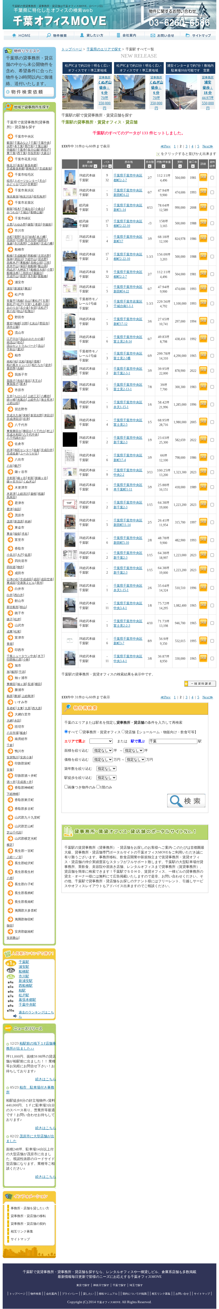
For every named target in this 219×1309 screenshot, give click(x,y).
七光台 (33, 323)
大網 (10, 720)
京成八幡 (47, 243)
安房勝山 (12, 937)
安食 (10, 769)
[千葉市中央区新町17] (70, 244)
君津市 (19, 503)
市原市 (19, 390)
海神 (10, 259)
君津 (10, 509)
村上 (50, 431)
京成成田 (26, 579)
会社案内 (51, 1293)
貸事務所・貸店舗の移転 (28, 1216)
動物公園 (36, 212)
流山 (41, 345)
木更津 (11, 493)
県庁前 (29, 146)
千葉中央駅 (27, 1004)
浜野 (10, 146)
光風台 (21, 399)
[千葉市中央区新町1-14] (70, 213)
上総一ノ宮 (14, 857)
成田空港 (47, 579)
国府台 (42, 239)
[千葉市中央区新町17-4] (70, 463)
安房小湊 (26, 757)
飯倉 (23, 732)
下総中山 (30, 259)
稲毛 (10, 180)
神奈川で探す (101, 1285)
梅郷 (17, 323)
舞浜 (27, 288)
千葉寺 (21, 149)
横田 (38, 684)
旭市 (18, 665)
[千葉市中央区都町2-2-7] (70, 183)
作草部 (32, 184)
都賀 (10, 208)
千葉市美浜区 (24, 190)
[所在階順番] (149, 165)
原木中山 (12, 266)
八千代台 (39, 431)
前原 (23, 276)
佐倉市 (19, 444)
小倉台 (39, 208)
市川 (25, 236)
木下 (41, 656)
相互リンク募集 (22, 1231)
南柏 (10, 361)
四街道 (11, 567)
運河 (20, 349)
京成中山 (12, 276)
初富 (30, 478)
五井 (10, 396)
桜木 (17, 208)
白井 (10, 595)
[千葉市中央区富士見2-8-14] (70, 345)
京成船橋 (20, 255)
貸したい (88, 1293)
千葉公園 (41, 146)
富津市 (19, 637)
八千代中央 (30, 434)
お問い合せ (182, 1293)
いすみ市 (21, 702)
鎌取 (30, 224)
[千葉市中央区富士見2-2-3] (70, 629)
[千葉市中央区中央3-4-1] (70, 611)
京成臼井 (47, 450)
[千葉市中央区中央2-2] (70, 475)
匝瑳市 (19, 726)
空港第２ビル (26, 582)
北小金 (24, 307)
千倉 (10, 745)
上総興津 (27, 696)
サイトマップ (20, 1239)
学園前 (11, 149)
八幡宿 (45, 396)
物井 (20, 567)
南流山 (11, 342)
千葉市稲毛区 (24, 174)
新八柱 (11, 311)
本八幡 (41, 236)
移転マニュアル (108, 1293)
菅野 (17, 236)
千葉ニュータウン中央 (21, 656)
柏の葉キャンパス (18, 364)
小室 (50, 269)
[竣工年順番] (193, 165)
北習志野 (44, 255)
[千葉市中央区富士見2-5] (70, 428)
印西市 (19, 650)
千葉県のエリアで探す (104, 49)
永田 (17, 720)
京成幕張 (45, 168)
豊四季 (11, 368)
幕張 (20, 165)
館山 (23, 607)
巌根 (33, 493)
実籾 (26, 415)
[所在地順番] (128, 165)
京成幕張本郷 (15, 168)
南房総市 (21, 739)
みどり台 (12, 184)
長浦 (30, 684)
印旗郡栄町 (23, 763)
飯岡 (14, 671)
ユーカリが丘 (29, 453)
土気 (10, 224)
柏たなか (38, 364)
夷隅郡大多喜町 (26, 910)
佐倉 (36, 450)
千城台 (24, 212)
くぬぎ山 (29, 481)
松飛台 (29, 311)
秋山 (20, 311)
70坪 (105, 88)
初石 (20, 342)
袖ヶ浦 (21, 684)
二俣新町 (33, 243)
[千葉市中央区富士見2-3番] (70, 359)
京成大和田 (14, 434)
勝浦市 (19, 690)
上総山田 (12, 403)
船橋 (10, 255)
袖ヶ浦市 (21, 678)
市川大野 (30, 239)
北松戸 (42, 307)
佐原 (27, 554)
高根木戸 (12, 262)
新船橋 (42, 276)
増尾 (37, 361)
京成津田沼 (14, 418)
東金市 (19, 527)
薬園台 (37, 273)
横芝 (10, 844)
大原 (27, 708)
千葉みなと (21, 142)
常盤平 (11, 300)
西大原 (36, 708)
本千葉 (18, 146)
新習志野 (36, 415)
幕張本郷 (30, 165)
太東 (20, 708)
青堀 (10, 643)
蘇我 (10, 142)
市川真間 (20, 243)
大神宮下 (23, 269)
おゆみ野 (20, 224)
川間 (25, 323)
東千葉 (11, 153)
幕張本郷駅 (27, 1000)
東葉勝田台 (14, 431)
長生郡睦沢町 (24, 863)
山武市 (19, 625)
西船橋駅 (26, 986)
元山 (27, 300)
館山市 (19, 601)
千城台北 (27, 208)
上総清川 (23, 493)
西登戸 (45, 149)
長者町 (11, 708)
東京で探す (83, 1285)
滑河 (39, 582)
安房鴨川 (12, 757)
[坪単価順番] (163, 165)
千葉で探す (119, 1285)
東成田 (11, 582)
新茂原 (18, 521)
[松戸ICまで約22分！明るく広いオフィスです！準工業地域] (78, 108)
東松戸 (36, 300)
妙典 (32, 236)
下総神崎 (12, 793)
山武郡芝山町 (24, 826)
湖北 (27, 380)
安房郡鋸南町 (24, 931)
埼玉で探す (136, 1285)
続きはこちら (45, 1079)
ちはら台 (20, 396)
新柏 (29, 361)
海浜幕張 (12, 196)
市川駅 (24, 976)
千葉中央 (44, 142)
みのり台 (12, 307)
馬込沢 (11, 269)
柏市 (18, 355)
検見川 (11, 165)
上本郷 (36, 304)
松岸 (17, 619)
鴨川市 (19, 751)
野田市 (19, 317)
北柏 (22, 361)
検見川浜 (26, 196)
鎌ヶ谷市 (21, 472)
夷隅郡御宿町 (24, 919)
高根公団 (36, 262)
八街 (10, 465)
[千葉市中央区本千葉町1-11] (70, 493)
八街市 (19, 459)
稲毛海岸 (39, 196)
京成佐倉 (12, 453)
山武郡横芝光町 (26, 838)
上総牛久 (33, 399)
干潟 (22, 671)
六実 (27, 304)
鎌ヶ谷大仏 (14, 481)
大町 (10, 236)
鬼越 (10, 243)
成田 (36, 579)
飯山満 (42, 266)
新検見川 (32, 168)
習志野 (42, 259)
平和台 (11, 349)
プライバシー (70, 1293)
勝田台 (27, 431)
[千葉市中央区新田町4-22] (70, 195)
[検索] (186, 806)
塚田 (23, 266)
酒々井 (11, 781)
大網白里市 (23, 714)
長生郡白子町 (24, 884)
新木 (23, 383)
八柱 (45, 304)
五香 (45, 300)
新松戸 (11, 304)
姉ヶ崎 (11, 399)
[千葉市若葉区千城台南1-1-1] (70, 309)
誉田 (38, 224)
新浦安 (18, 288)
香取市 (19, 548)
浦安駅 (24, 967)
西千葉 (21, 153)
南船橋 (32, 266)
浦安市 (19, 282)
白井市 (19, 589)
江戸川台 (12, 338)
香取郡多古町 (24, 809)
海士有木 (47, 399)
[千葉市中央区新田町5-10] (70, 546)
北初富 (11, 478)
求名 (25, 533)
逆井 (48, 364)
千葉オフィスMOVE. (109, 1302)
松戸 (20, 304)
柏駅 (22, 990)
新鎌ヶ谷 (41, 478)
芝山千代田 (14, 832)
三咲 (47, 262)
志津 (10, 450)
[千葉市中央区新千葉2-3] (70, 446)
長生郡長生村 (24, 872)
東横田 (11, 684)
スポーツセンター (26, 180)
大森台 (45, 153)
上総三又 (33, 396)
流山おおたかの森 (32, 338)
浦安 (10, 288)
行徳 (20, 239)
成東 (10, 631)
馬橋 (20, 300)
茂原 (10, 521)
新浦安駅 (26, 981)
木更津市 (21, 487)
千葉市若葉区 (24, 202)
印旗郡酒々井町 (26, 776)
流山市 (19, 333)
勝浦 (17, 696)
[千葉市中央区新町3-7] (70, 647)
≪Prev (166, 146)
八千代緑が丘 (15, 437)
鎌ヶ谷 (21, 478)
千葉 (33, 142)
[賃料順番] (180, 165)
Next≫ (207, 146)
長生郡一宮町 (24, 851)
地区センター (23, 450)
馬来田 (11, 497)
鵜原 (10, 696)
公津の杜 (12, 579)
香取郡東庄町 (24, 800)
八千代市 (21, 425)
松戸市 (19, 294)
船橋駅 (24, 971)
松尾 (17, 631)
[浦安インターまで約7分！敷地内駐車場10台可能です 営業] (181, 108)
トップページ (71, 49)
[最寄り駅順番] (95, 165)
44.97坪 (208, 88)
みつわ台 (12, 212)
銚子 (10, 619)
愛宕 (10, 323)
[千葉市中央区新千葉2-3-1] (70, 375)
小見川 (11, 554)
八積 (10, 878)
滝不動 (32, 276)
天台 (42, 180)
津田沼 (18, 259)
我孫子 (11, 380)
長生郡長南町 (24, 902)
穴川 (23, 184)
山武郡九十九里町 (27, 817)
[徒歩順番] (110, 165)
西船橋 (32, 255)
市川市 (19, 230)
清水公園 (12, 326)
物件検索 (35, 1293)
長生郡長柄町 (24, 893)
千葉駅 (24, 962)
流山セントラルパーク (21, 345)
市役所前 (33, 153)
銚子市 (19, 613)
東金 (10, 533)
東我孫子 (12, 383)
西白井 (18, 595)
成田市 (19, 573)
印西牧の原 (14, 659)
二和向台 (26, 273)
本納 (27, 521)
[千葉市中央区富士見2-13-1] (70, 392)
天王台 (36, 380)
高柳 (20, 368)
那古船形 (12, 607)
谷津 (26, 418)
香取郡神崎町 (24, 788)
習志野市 (21, 409)
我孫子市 (21, 374)
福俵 (17, 533)
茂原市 (19, 515)
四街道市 (21, 561)
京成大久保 (14, 415)
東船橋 (24, 262)
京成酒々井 (24, 781)
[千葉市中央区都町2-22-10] (70, 227)
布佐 (20, 380)
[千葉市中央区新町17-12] (70, 327)
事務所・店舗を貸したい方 (30, 1208)
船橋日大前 (37, 269)
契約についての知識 (135, 1293)
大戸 (20, 554)
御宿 (10, 925)
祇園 (41, 493)
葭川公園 (33, 149)
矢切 (33, 307)
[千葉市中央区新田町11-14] (70, 528)
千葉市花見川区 (26, 159)
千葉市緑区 (23, 218)
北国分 (11, 239)
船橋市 (19, 249)
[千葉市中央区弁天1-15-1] (70, 410)
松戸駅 (24, 995)
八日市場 (12, 732)
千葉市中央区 (24, 136)
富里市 (19, 540)
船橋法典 (12, 273)
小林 (26, 659)
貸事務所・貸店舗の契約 (28, 1224)
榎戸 (17, 465)
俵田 (17, 509)
